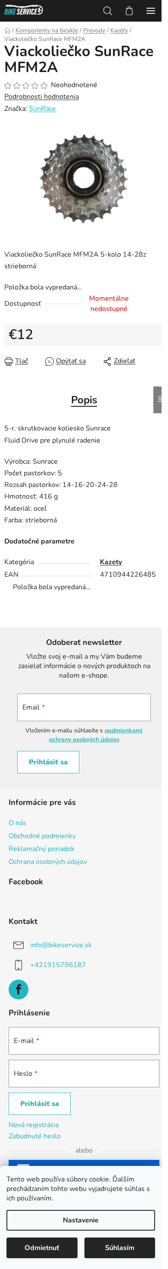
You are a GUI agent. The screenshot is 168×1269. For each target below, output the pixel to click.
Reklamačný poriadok (42, 849)
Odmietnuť (42, 1248)
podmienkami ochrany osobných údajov (96, 734)
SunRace (42, 108)
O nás (17, 823)
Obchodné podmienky (42, 836)
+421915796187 (58, 965)
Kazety (111, 562)
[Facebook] (18, 989)
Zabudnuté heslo (35, 1136)
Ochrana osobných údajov (48, 862)
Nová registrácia (34, 1125)
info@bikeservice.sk (61, 945)
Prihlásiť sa (48, 762)
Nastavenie (81, 1220)
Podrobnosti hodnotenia (41, 96)
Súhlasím (119, 1248)
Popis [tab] (84, 400)
